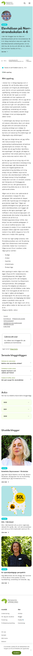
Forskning (4, 620)
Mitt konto (4, 638)
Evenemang (21, 623)
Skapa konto (14, 349)
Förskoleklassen (18, 319)
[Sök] (24, 3)
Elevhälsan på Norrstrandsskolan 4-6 (16, 61)
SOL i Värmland (7, 522)
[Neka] (31, 650)
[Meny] (29, 3)
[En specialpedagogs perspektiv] (16, 551)
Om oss (3, 632)
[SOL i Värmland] (16, 501)
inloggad (18, 340)
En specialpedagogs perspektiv (13, 572)
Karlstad (7, 326)
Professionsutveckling (8, 623)
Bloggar (6, 60)
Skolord (3, 641)
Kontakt (3, 635)
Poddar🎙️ (21, 620)
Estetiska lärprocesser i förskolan (14, 471)
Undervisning (5, 613)
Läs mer (4, 482)
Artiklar (20, 613)
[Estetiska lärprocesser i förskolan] (16, 450)
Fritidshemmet (9, 321)
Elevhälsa (7, 319)
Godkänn (16, 653)
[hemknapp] (1, 60)
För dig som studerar (7, 616)
